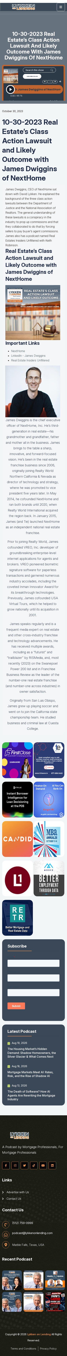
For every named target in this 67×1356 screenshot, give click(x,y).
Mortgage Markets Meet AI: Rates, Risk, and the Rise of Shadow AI (30, 1074)
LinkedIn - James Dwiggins (28, 355)
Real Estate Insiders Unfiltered (30, 360)
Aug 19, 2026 (19, 1042)
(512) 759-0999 (22, 1223)
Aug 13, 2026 (19, 1085)
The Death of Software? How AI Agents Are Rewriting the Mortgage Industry (31, 1095)
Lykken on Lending (39, 1334)
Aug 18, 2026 (19, 1066)
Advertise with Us (17, 1192)
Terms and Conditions (23, 1348)
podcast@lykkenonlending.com (32, 1233)
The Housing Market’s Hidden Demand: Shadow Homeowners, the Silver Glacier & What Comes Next (32, 1052)
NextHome (18, 351)
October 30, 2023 (12, 111)
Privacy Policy (48, 1348)
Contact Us (13, 1198)
